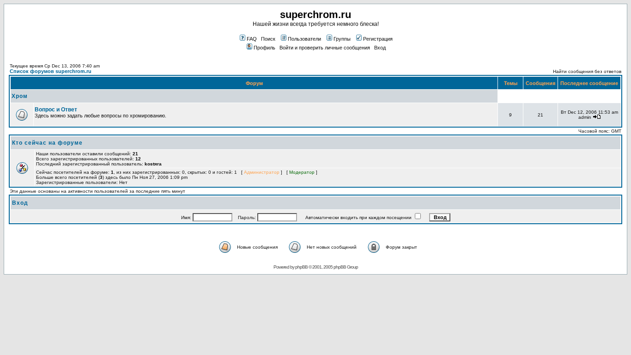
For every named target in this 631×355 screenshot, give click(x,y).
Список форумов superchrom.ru (50, 71)
